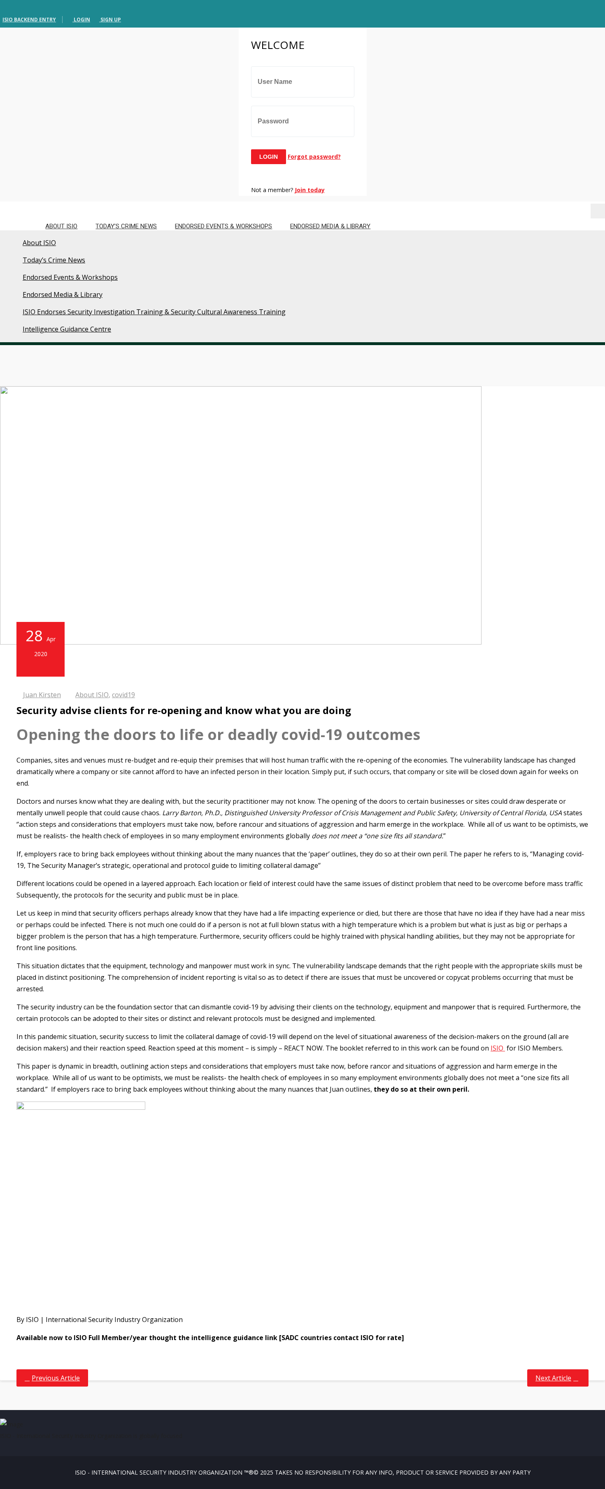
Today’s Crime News (126, 226)
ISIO (498, 1048)
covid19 (123, 694)
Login (81, 19)
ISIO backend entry (29, 19)
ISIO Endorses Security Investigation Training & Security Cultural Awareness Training (154, 311)
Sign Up (110, 19)
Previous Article (56, 1377)
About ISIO (61, 226)
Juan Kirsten (42, 694)
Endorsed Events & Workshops (223, 226)
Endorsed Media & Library (330, 226)
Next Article (553, 1377)
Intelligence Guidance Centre (67, 329)
